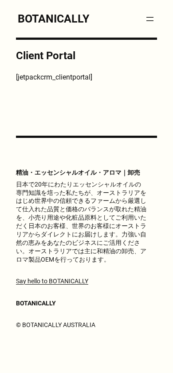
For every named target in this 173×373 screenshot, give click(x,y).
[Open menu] (150, 19)
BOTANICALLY (53, 18)
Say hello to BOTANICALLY (52, 281)
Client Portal (45, 55)
